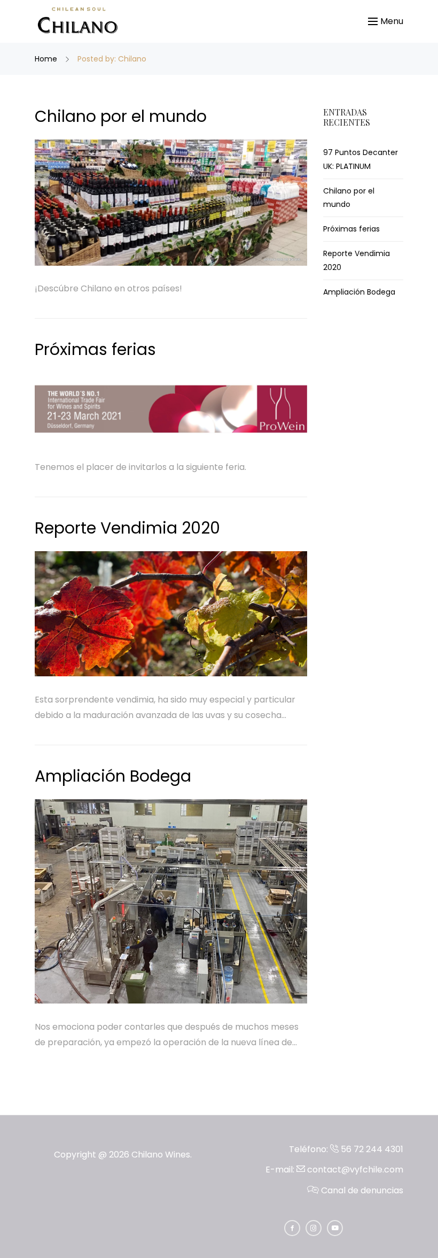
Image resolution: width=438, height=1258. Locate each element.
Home (47, 58)
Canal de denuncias (361, 1190)
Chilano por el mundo (121, 116)
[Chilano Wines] (77, 21)
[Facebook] (292, 1228)
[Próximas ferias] (171, 408)
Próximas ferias (95, 349)
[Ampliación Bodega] (171, 901)
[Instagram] (314, 1228)
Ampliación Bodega (113, 776)
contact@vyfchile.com (354, 1169)
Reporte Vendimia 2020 (127, 527)
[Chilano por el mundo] (171, 203)
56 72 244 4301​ (371, 1149)
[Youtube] (335, 1228)
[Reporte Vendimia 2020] (171, 614)
